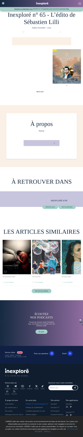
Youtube (22, 388)
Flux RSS (14, 394)
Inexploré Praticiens (57, 414)
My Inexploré (55, 411)
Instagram (8, 388)
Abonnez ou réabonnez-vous (23, 9)
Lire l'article (9, 282)
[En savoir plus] (73, 429)
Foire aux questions (41, 353)
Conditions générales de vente (35, 411)
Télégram (15, 388)
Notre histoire (9, 404)
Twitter (36, 388)
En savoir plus (41, 152)
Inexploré (54, 404)
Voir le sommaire (67, 207)
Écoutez (41, 332)
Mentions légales (31, 414)
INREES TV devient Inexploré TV (37, 404)
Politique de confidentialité (34, 407)
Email (64, 353)
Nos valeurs (9, 411)
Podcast (7, 394)
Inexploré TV (55, 407)
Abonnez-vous (50, 207)
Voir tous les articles (41, 291)
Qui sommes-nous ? (11, 407)
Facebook (29, 388)
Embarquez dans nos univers (14, 414)
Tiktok (42, 388)
